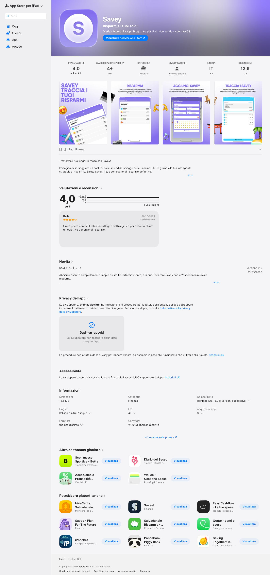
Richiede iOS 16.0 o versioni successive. (221, 400)
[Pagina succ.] (266, 112)
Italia (61, 559)
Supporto (145, 571)
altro (190, 175)
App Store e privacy (104, 571)
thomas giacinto (69, 424)
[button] (25, 26)
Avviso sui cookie (127, 571)
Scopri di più (216, 354)
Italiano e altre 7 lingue (73, 413)
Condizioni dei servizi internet (74, 571)
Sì (198, 413)
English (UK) (74, 559)
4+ (130, 413)
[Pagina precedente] (55, 112)
